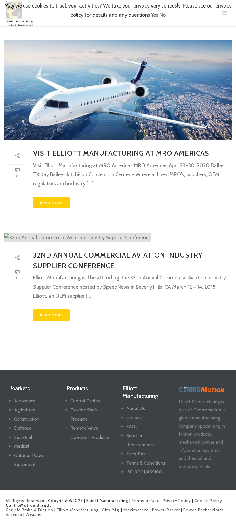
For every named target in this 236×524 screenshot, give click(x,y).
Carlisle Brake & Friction (29, 509)
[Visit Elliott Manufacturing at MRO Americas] (118, 90)
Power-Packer (166, 509)
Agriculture (24, 410)
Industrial (23, 437)
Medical (21, 446)
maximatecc (136, 509)
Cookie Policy (208, 500)
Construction (26, 419)
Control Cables (85, 401)
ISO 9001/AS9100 (144, 472)
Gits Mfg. (111, 509)
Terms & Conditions (145, 463)
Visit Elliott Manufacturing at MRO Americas (121, 153)
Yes (154, 15)
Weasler (34, 514)
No (162, 15)
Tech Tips (135, 453)
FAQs (131, 426)
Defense (23, 428)
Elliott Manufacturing (77, 509)
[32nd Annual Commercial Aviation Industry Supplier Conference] (118, 237)
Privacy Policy (177, 500)
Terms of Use (145, 500)
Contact (134, 417)
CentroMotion (207, 410)
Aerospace (24, 401)
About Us (135, 408)
